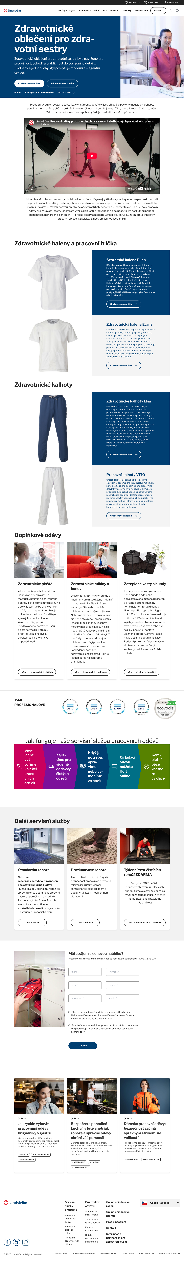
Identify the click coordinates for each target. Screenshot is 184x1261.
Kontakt (158, 10)
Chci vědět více (85, 922)
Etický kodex (61, 1254)
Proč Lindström (111, 10)
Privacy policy (146, 1254)
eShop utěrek (171, 2)
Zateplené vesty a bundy (145, 584)
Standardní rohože (34, 870)
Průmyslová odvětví (89, 10)
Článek (22, 1119)
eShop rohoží (151, 2)
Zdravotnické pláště (35, 584)
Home (17, 92)
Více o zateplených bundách (142, 672)
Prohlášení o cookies (169, 1254)
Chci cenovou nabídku (29, 83)
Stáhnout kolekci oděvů (62, 83)
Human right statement (84, 1254)
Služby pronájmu (66, 10)
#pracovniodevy (41, 1155)
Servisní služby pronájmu (71, 1206)
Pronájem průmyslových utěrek (72, 1240)
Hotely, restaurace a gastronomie (91, 1238)
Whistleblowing (108, 1254)
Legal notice (128, 1254)
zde (82, 1032)
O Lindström (141, 10)
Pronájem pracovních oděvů (39, 92)
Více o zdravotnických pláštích (37, 672)
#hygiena (24, 1155)
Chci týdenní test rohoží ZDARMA (145, 922)
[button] (171, 10)
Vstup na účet (132, 2)
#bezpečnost (78, 1162)
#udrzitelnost (27, 1160)
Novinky (127, 10)
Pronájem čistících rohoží (70, 1229)
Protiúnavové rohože (89, 870)
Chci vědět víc (33, 922)
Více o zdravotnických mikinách (91, 672)
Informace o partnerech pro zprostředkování (116, 1237)
